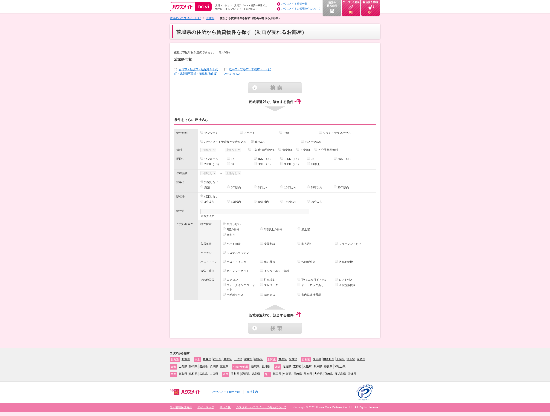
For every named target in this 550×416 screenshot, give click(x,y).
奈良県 (328, 366)
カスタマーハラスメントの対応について (261, 407)
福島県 (258, 359)
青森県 (207, 359)
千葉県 (340, 359)
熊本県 (308, 373)
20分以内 (316, 201)
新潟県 (255, 366)
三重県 (224, 366)
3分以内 (209, 201)
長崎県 (297, 373)
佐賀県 (287, 373)
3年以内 (236, 187)
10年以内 (290, 187)
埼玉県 (351, 359)
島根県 (193, 373)
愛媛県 (245, 373)
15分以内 (290, 201)
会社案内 (252, 391)
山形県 (238, 359)
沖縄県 (352, 373)
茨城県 (210, 18)
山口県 (214, 373)
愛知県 (203, 366)
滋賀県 (287, 366)
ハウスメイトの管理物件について (300, 8)
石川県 (265, 366)
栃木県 (293, 359)
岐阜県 (214, 366)
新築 (207, 187)
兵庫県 (318, 366)
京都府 (297, 366)
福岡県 (277, 373)
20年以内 (343, 187)
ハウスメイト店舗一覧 (294, 3)
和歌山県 (339, 366)
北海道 (186, 359)
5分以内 (236, 201)
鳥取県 (183, 373)
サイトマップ (205, 407)
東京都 (317, 359)
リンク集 (225, 407)
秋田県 (217, 359)
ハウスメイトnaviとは (226, 391)
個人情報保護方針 (181, 407)
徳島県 (256, 373)
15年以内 (316, 187)
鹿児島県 (340, 373)
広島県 (203, 373)
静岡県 (193, 366)
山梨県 (183, 366)
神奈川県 (328, 359)
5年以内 (262, 187)
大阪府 (307, 366)
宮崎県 (328, 373)
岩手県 (227, 359)
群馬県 (282, 359)
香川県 (235, 373)
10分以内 (263, 201)
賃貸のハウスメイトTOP (185, 18)
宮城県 (248, 359)
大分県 (318, 373)
